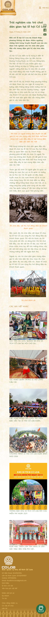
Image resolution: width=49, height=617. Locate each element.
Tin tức (4, 598)
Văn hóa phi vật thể (9, 588)
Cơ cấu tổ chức (8, 606)
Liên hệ (4, 608)
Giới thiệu (5, 583)
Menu (45, 8)
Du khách (5, 596)
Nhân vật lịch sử (8, 593)
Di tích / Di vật (7, 586)
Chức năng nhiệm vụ (9, 603)
